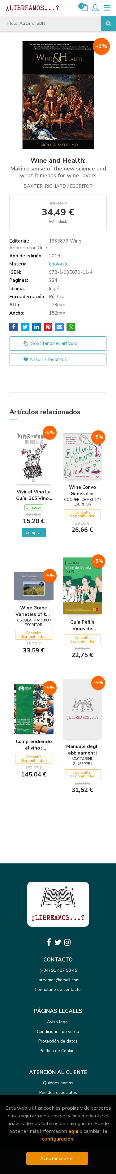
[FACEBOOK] (49, 942)
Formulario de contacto (58, 989)
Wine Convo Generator (82, 490)
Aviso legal (58, 1022)
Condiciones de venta (58, 1031)
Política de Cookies (58, 1051)
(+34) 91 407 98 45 (58, 970)
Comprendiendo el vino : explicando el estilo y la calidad (34, 744)
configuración (57, 1138)
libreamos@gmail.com (58, 980)
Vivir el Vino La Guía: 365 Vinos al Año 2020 (33, 495)
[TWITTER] (58, 942)
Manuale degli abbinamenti (82, 749)
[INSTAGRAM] (67, 942)
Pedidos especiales (58, 1092)
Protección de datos (58, 1041)
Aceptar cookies (57, 1158)
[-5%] (34, 456)
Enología (58, 264)
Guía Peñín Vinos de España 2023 (82, 625)
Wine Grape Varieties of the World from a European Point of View (33, 611)
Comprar (33, 532)
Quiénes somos (58, 1083)
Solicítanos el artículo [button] (54, 343)
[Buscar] (108, 23)
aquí (73, 1131)
